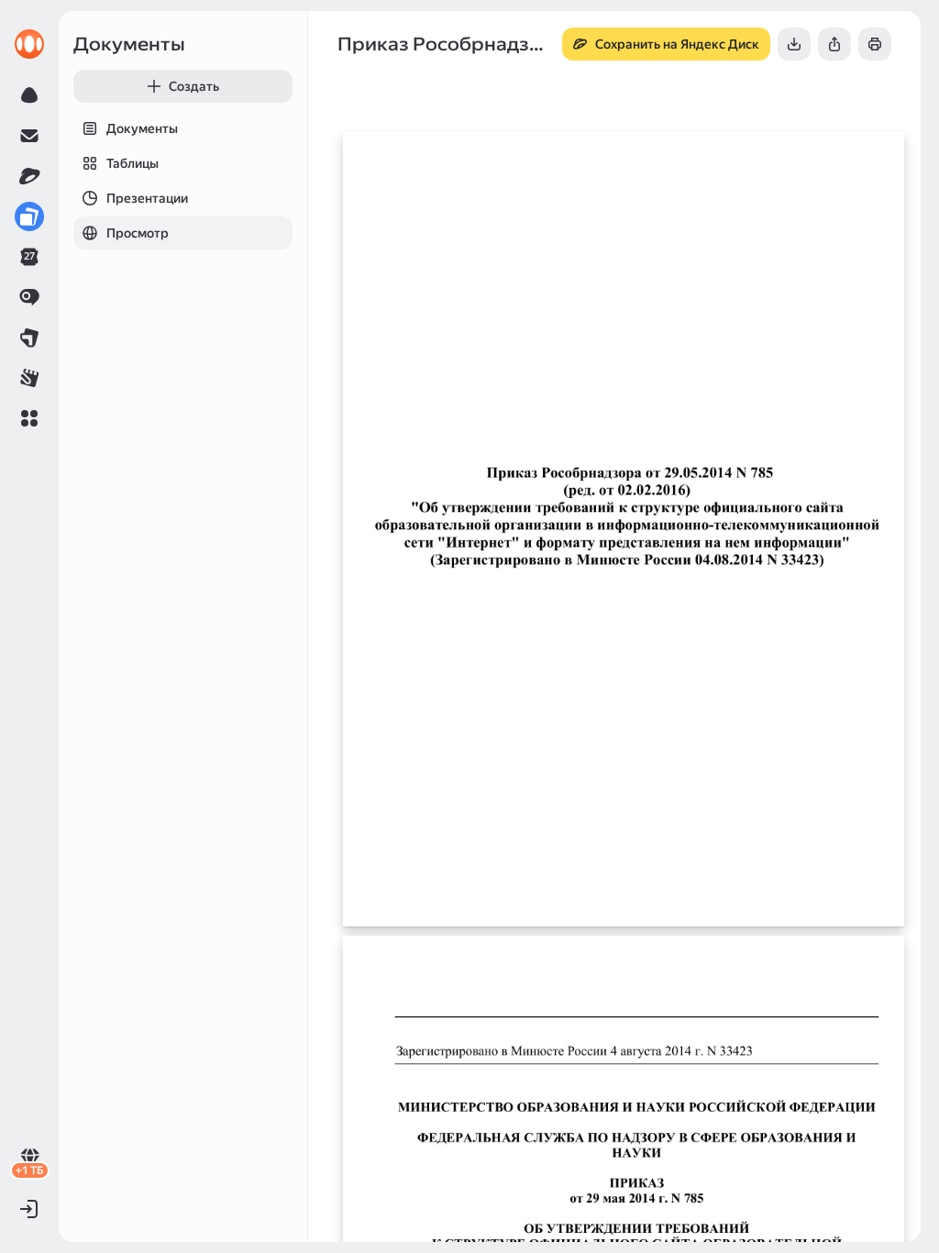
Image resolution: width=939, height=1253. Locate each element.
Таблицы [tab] (132, 163)
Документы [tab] (142, 128)
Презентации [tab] (147, 198)
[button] (29, 418)
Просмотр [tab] (137, 233)
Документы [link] (129, 44)
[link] (29, 44)
